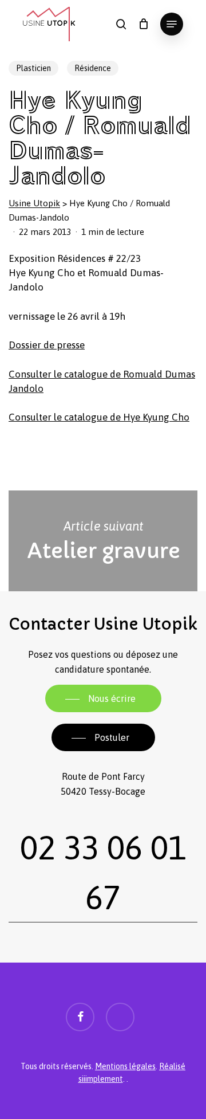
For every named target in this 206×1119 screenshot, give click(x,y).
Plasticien (33, 68)
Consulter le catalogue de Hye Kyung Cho (99, 417)
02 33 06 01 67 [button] (103, 872)
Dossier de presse (47, 345)
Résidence (92, 68)
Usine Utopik (34, 203)
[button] (171, 24)
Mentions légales (125, 1066)
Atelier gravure (103, 540)
